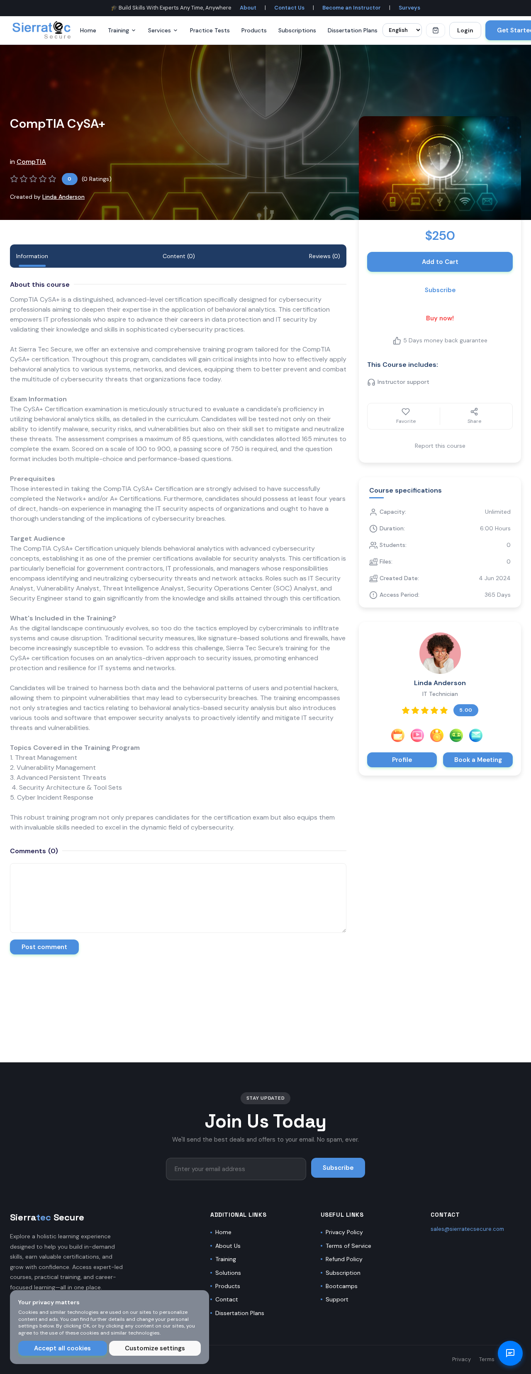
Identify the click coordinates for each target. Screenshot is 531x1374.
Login (465, 30)
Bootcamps (342, 1286)
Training (118, 30)
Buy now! (440, 318)
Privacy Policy (344, 1232)
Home (88, 30)
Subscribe (440, 290)
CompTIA (31, 161)
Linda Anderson (63, 196)
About (248, 7)
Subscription (343, 1272)
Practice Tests (210, 30)
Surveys (409, 7)
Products (254, 30)
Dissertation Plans (353, 30)
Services (159, 30)
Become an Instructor (351, 7)
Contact (226, 1299)
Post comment (44, 947)
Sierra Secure (47, 1217)
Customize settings (155, 1348)
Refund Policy (344, 1259)
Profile (402, 760)
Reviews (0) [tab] (324, 256)
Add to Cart (440, 262)
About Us (228, 1246)
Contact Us (289, 7)
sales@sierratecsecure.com (467, 1228)
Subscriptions (297, 30)
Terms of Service (348, 1246)
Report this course (440, 445)
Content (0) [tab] (179, 256)
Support (337, 1299)
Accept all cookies (62, 1348)
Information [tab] (32, 256)
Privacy (461, 1359)
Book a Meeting (478, 760)
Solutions (228, 1272)
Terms (486, 1359)
